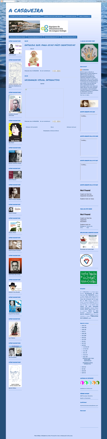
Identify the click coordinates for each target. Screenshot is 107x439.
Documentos (86, 302)
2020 (83, 333)
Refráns (96, 312)
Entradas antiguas (71, 127)
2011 (83, 369)
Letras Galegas (85, 308)
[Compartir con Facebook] (58, 71)
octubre (85, 348)
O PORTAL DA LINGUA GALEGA (19, 16)
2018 (83, 337)
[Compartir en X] (56, 71)
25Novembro (86, 291)
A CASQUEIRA (26, 10)
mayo (84, 351)
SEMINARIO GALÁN (70, 16)
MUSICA (82, 309)
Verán (89, 318)
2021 (83, 331)
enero (84, 356)
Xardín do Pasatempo (85, 398)
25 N (81, 291)
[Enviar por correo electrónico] (53, 71)
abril (84, 352)
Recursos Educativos (85, 312)
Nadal (90, 309)
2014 (83, 343)
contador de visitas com (86, 388)
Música (86, 309)
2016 (83, 341)
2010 (83, 371)
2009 (83, 372)
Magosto (92, 308)
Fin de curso (89, 303)
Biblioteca (82, 295)
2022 (83, 329)
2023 (83, 327)
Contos (93, 296)
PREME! (42, 83)
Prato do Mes (93, 311)
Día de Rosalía (87, 299)
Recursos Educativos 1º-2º (35, 37)
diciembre (85, 347)
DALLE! (32, 48)
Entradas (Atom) (54, 130)
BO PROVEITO (90, 295)
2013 (83, 345)
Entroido (92, 302)
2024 (83, 325)
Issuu (81, 227)
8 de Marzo (92, 291)
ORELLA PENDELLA (84, 16)
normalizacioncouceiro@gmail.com (89, 405)
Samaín (91, 314)
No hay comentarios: (45, 71)
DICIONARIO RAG (35, 16)
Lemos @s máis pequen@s (89, 306)
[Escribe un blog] (55, 71)
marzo (85, 354)
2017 (83, 339)
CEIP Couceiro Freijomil (86, 396)
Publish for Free (89, 226)
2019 (83, 335)
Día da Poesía (85, 297)
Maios (96, 308)
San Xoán (96, 314)
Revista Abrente (85, 314)
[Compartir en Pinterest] (60, 71)
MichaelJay (54, 435)
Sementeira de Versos (85, 316)
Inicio (52, 127)
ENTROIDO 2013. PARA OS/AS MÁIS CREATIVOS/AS (50, 45)
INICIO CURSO (95, 304)
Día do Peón (83, 300)
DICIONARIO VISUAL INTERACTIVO (42, 80)
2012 (83, 367)
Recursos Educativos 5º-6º (69, 37)
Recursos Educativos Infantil (17, 37)
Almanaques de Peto (91, 293)
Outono (94, 309)
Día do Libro (95, 299)
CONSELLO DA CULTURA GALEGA (53, 16)
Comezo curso (88, 296)
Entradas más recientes (32, 127)
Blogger (70, 435)
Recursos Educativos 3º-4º (52, 37)
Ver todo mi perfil (84, 95)
